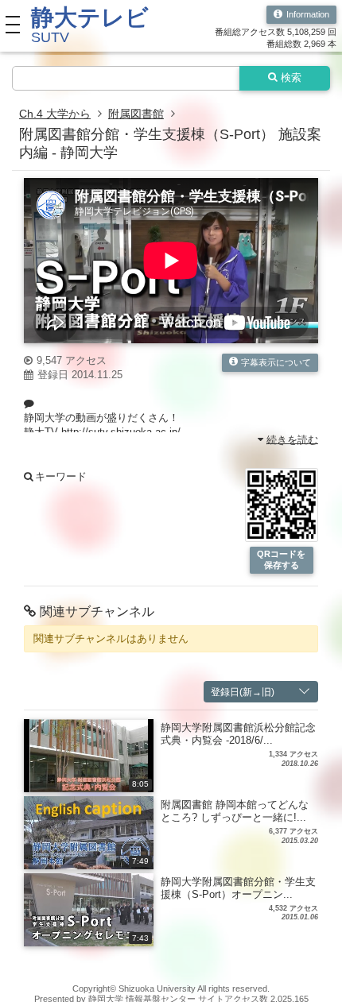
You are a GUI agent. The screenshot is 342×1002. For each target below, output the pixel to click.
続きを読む (292, 439)
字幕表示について (276, 362)
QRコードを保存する (281, 559)
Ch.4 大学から (55, 113)
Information (307, 14)
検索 (291, 77)
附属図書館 (136, 113)
